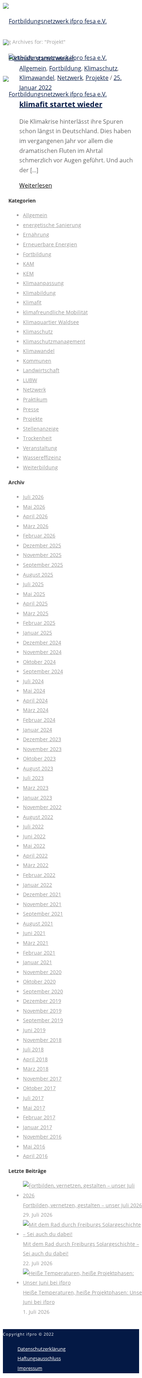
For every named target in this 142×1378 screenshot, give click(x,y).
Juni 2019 (34, 1030)
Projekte (33, 418)
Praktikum (35, 399)
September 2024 (43, 671)
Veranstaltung (40, 447)
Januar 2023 (37, 797)
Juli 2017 (33, 1097)
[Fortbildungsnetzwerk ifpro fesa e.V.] (55, 57)
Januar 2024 (37, 729)
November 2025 (42, 554)
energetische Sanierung (52, 225)
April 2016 (35, 1155)
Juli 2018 (33, 1049)
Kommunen (37, 360)
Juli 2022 (33, 826)
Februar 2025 (39, 622)
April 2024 (35, 700)
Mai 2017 (34, 1107)
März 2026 (35, 526)
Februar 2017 (39, 1117)
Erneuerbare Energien (50, 244)
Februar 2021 (39, 952)
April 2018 (35, 1059)
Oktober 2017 (39, 1088)
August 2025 (38, 574)
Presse (31, 409)
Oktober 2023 (39, 758)
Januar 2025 (37, 632)
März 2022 (35, 865)
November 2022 (42, 807)
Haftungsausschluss (39, 1358)
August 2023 (38, 768)
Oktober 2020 (39, 981)
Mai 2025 (34, 593)
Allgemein (35, 215)
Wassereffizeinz (42, 457)
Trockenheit (37, 438)
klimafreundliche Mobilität (55, 312)
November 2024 (42, 651)
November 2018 (42, 1039)
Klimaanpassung (43, 283)
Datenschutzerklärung (41, 1349)
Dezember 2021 (42, 894)
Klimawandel (39, 350)
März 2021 (35, 942)
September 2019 (43, 1020)
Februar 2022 (39, 874)
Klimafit (32, 302)
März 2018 (35, 1068)
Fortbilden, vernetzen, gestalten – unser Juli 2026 (82, 1205)
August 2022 (38, 816)
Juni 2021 (34, 932)
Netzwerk (34, 389)
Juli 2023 (33, 777)
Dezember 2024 (42, 642)
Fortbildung (37, 254)
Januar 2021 (37, 962)
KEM (28, 273)
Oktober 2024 (39, 661)
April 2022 (35, 855)
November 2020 (42, 972)
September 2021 (43, 913)
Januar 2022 (37, 884)
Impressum (29, 1368)
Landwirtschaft (41, 370)
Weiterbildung (40, 467)
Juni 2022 (34, 836)
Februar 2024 (39, 719)
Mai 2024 (34, 690)
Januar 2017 (37, 1127)
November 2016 (42, 1136)
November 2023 (42, 749)
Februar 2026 (39, 535)
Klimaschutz (38, 331)
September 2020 (43, 991)
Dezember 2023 (42, 739)
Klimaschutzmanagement (54, 341)
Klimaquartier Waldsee (51, 322)
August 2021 (38, 923)
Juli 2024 (33, 681)
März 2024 (35, 710)
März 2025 (35, 613)
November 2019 (42, 1010)
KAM (28, 263)
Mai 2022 (34, 845)
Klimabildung (39, 292)
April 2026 (35, 516)
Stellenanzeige (41, 428)
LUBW (30, 380)
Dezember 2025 (42, 545)
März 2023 (35, 787)
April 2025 (35, 603)
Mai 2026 (34, 506)
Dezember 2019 (42, 1000)
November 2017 (42, 1078)
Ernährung (36, 234)
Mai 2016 (34, 1146)
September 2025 (43, 564)
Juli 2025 (33, 584)
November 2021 (42, 904)
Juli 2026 (33, 496)
